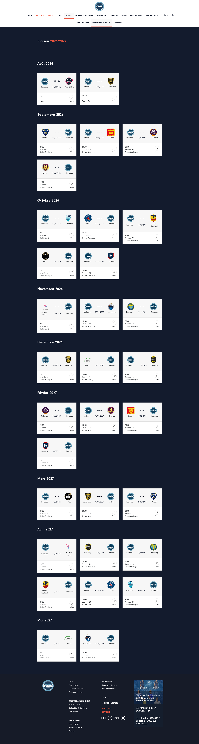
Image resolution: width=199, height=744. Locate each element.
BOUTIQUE (51, 16)
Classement (73, 712)
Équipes (72, 731)
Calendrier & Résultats (78, 708)
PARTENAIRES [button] (101, 16)
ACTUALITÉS (114, 16)
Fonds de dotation (76, 692)
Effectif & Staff (74, 704)
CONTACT (106, 698)
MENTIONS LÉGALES (110, 703)
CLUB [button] (60, 16)
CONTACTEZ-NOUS (152, 16)
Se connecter (169, 15)
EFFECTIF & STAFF (83, 22)
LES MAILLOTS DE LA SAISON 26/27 (146, 709)
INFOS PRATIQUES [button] (136, 16)
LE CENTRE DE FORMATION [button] (84, 16)
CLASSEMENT (118, 22)
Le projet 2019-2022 (76, 689)
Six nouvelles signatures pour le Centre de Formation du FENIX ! (148, 698)
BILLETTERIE (40, 16)
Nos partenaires (108, 689)
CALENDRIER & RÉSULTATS (101, 22)
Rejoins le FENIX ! (76, 727)
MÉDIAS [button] (124, 16)
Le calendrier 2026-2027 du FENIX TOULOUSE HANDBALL (148, 721)
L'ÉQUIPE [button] (69, 16)
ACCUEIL (29, 16)
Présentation (74, 685)
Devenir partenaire (109, 685)
